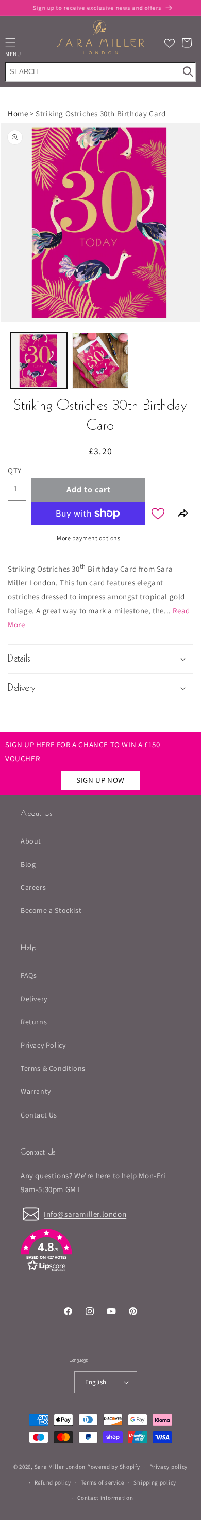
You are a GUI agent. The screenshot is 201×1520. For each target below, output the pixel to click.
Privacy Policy (43, 1045)
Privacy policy (168, 1466)
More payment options (88, 538)
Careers (33, 887)
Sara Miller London (60, 1466)
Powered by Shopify (113, 1466)
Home (18, 113)
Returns (34, 1022)
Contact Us (39, 1115)
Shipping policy (154, 1482)
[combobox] (100, 71)
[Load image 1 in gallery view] (38, 361)
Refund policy (53, 1482)
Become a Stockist (51, 910)
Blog (28, 864)
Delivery (34, 998)
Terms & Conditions (53, 1068)
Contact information (105, 1497)
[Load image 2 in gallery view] (100, 361)
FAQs (29, 975)
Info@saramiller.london (85, 1214)
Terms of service (102, 1482)
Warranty (36, 1091)
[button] (186, 42)
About (31, 841)
